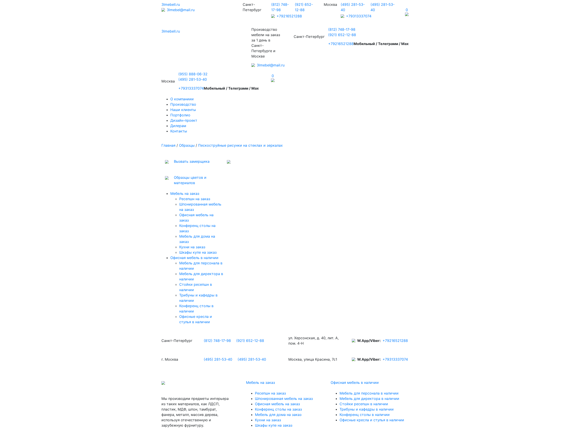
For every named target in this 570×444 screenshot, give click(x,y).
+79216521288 (289, 16)
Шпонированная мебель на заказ (284, 398)
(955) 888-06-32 (193, 74)
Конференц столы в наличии (365, 414)
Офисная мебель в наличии (194, 257)
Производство (183, 104)
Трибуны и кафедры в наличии (367, 409)
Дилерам (178, 125)
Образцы (187, 145)
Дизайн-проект (183, 120)
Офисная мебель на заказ (277, 404)
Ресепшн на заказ (194, 199)
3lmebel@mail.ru (181, 10)
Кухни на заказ (192, 247)
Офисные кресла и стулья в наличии (372, 420)
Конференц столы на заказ (278, 409)
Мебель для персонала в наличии (369, 393)
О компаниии (182, 99)
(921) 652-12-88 (342, 35)
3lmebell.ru (170, 4)
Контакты (178, 131)
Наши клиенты (183, 109)
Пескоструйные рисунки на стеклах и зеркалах (240, 145)
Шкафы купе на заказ (198, 252)
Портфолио (180, 115)
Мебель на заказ (184, 193)
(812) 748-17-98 (341, 29)
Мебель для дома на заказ (278, 414)
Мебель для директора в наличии (369, 398)
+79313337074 (358, 16)
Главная (168, 145)
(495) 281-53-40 (192, 79)
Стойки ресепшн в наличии (364, 404)
